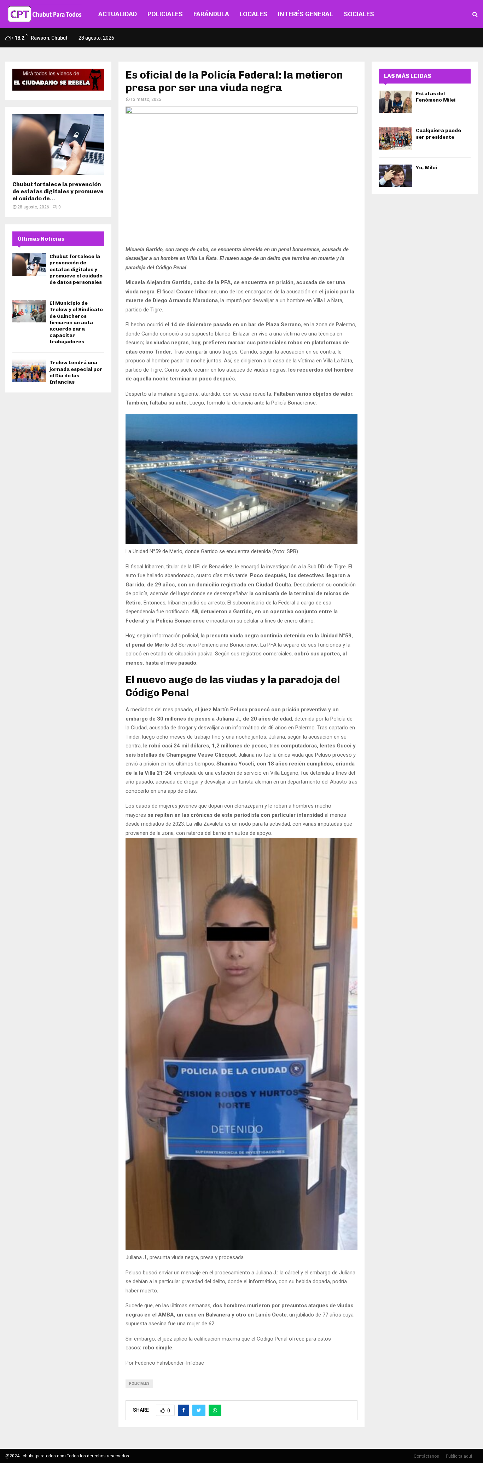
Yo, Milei (426, 168)
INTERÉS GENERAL (305, 14)
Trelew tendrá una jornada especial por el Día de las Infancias (76, 372)
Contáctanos (426, 1456)
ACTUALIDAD (117, 14)
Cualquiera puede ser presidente (438, 133)
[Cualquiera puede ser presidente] (395, 138)
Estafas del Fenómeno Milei (435, 97)
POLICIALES (165, 14)
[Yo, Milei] (395, 176)
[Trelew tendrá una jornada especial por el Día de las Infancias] (29, 371)
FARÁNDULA (211, 14)
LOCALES (253, 14)
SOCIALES (359, 14)
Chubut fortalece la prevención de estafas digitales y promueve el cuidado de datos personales (76, 269)
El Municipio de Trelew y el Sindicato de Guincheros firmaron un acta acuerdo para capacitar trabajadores (76, 322)
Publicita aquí (459, 1456)
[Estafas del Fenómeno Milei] (395, 102)
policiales (139, 1383)
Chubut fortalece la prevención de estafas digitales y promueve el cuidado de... (58, 191)
